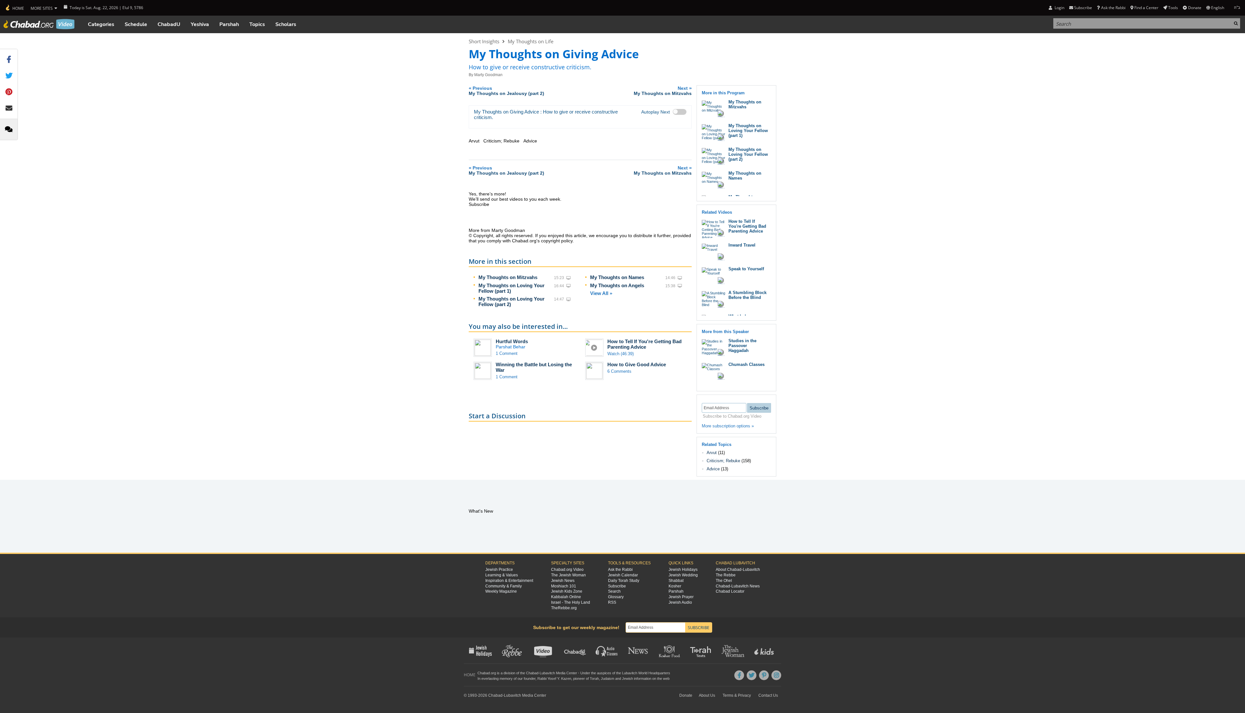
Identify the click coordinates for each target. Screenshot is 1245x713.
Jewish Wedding (683, 575)
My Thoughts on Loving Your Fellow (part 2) (748, 154)
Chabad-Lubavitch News (738, 586)
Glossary (616, 597)
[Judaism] (14, 8)
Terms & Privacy (737, 695)
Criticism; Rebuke (723, 460)
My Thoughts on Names (617, 277)
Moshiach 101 (563, 586)
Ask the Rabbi (1113, 7)
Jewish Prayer (681, 597)
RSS (612, 602)
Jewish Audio (680, 602)
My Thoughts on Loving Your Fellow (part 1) (748, 130)
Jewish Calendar (623, 575)
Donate (1194, 7)
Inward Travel (741, 245)
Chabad (532, 673)
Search (614, 591)
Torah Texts (701, 650)
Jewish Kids (765, 650)
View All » (601, 293)
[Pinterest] (764, 675)
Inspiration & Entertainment (509, 580)
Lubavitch (547, 673)
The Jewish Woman (568, 575)
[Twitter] (751, 675)
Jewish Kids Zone (566, 591)
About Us (707, 695)
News (638, 650)
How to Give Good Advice (636, 364)
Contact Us (768, 695)
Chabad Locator (730, 591)
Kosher (675, 586)
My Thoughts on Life (530, 41)
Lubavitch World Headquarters (646, 673)
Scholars (285, 24)
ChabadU (169, 24)
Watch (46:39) (620, 353)
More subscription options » (728, 426)
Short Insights (484, 41)
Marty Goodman (488, 75)
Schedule (136, 24)
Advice (713, 468)
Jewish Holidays (683, 569)
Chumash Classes (746, 364)
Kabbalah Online (566, 597)
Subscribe (617, 586)
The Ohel (724, 580)
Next (663, 90)
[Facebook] (739, 675)
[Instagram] (776, 675)
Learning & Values (501, 575)
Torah (594, 678)
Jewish (627, 678)
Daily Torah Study (623, 580)
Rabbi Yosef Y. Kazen (554, 678)
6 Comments (619, 371)
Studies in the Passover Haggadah (742, 345)
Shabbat (676, 580)
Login (1059, 7)
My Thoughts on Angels (617, 285)
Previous (506, 90)
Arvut (712, 452)
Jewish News (562, 580)
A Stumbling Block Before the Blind (747, 295)
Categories (101, 24)
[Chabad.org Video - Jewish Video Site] (39, 24)
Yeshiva (200, 24)
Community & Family (503, 586)
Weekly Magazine (501, 591)
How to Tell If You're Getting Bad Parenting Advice (644, 344)
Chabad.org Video (567, 569)
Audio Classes (607, 650)
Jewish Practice (499, 569)
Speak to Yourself (746, 268)
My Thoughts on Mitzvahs (507, 277)
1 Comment (507, 353)
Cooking (670, 650)
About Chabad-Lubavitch (738, 569)
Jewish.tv (544, 650)
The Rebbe (726, 575)
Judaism (607, 678)
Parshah (229, 24)
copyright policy (557, 240)
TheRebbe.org (564, 608)
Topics (257, 24)
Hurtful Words (512, 341)
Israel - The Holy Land (570, 602)
